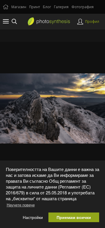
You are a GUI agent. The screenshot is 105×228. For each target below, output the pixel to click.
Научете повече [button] (21, 205)
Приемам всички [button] (74, 217)
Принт (34, 6)
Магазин (18, 6)
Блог (47, 6)
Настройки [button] (33, 217)
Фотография (82, 6)
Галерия (61, 6)
